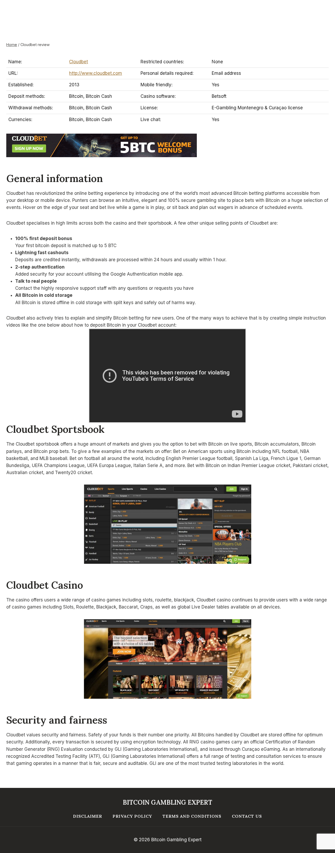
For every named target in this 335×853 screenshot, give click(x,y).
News (80, 40)
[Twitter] (10, 18)
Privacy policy (132, 816)
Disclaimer (87, 816)
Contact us (247, 816)
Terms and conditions (192, 816)
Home (55, 40)
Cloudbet (78, 61)
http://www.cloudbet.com (95, 73)
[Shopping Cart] (324, 18)
